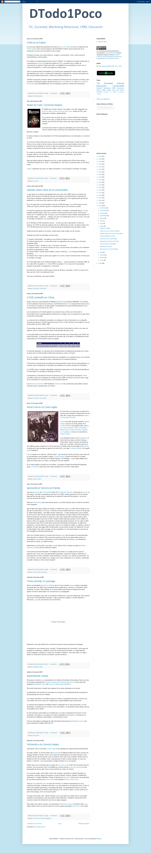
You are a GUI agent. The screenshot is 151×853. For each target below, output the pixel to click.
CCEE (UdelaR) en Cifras (40, 297)
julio (101, 221)
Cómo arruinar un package (41, 581)
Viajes (39, 479)
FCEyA (69, 304)
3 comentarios (53, 178)
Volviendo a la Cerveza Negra (43, 744)
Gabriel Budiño (39, 93)
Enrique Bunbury (59, 456)
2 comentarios (53, 285)
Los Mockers (35, 467)
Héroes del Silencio (80, 428)
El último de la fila (75, 430)
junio (101, 223)
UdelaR (60, 302)
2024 (100, 161)
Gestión (39, 572)
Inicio (60, 823)
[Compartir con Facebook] (67, 93)
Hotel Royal (38, 502)
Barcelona (85, 446)
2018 (100, 177)
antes (71, 585)
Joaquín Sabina (65, 434)
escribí (85, 492)
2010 (100, 198)
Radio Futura (64, 430)
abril (101, 252)
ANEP (68, 684)
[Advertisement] (110, 135)
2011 (100, 195)
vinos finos (61, 765)
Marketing (39, 96)
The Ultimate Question (65, 492)
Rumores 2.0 (108, 92)
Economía (42, 818)
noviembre (103, 210)
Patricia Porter (58, 111)
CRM (34, 96)
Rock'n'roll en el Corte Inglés (42, 407)
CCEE (103, 90)
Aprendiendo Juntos (37, 675)
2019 (100, 174)
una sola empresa (76, 767)
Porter (44, 783)
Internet (40, 63)
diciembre (103, 208)
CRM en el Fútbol (36, 42)
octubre (102, 213)
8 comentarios (53, 815)
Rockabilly (82, 438)
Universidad (43, 288)
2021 (100, 169)
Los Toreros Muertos (66, 428)
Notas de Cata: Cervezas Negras (44, 105)
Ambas (29, 169)
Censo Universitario (37, 384)
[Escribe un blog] (63, 93)
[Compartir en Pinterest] (69, 93)
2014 (100, 187)
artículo (63, 82)
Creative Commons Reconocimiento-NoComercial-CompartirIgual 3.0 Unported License (109, 56)
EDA (85, 306)
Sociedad (108, 83)
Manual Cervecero (66, 804)
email (62, 535)
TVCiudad (72, 417)
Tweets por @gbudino (103, 99)
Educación (36, 288)
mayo (102, 226)
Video (40, 666)
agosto (102, 218)
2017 (100, 180)
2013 (100, 190)
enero (102, 260)
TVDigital (99, 93)
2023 (100, 164)
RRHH (114, 92)
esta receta (75, 806)
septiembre (103, 215)
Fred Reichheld (46, 492)
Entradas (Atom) (40, 827)
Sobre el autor (102, 41)
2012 (100, 193)
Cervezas (36, 181)
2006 (100, 263)
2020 (100, 172)
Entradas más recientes (34, 823)
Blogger (99, 838)
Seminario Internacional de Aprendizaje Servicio (60, 682)
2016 (100, 182)
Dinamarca (64, 777)
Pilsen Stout (68, 111)
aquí (34, 200)
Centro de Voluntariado (56, 684)
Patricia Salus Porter (71, 779)
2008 (100, 203)
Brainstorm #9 (45, 585)
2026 (100, 156)
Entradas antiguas (83, 823)
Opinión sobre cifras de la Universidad (47, 190)
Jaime (62, 421)
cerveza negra (51, 749)
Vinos (113, 90)
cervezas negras (47, 111)
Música (35, 479)
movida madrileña (66, 425)
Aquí (28, 454)
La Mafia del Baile (76, 448)
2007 (100, 205)
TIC (98, 83)
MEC (52, 723)
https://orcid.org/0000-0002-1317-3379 (110, 66)
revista (72, 82)
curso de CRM (65, 47)
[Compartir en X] (65, 93)
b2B (60, 63)
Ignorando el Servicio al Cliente (43, 488)
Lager (57, 785)
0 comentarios (53, 93)
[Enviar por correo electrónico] (61, 93)
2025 (100, 159)
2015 (100, 185)
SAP (117, 90)
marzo (102, 255)
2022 (100, 167)
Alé (62, 783)
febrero (102, 257)
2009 (100, 200)
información (58, 384)
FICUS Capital (31, 49)
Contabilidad (121, 92)
